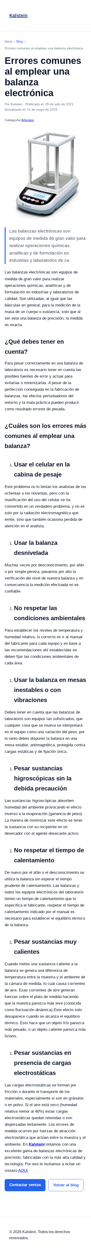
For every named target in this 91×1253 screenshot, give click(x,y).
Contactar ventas (25, 1185)
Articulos (27, 120)
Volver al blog (66, 1185)
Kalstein (18, 15)
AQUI (23, 1170)
